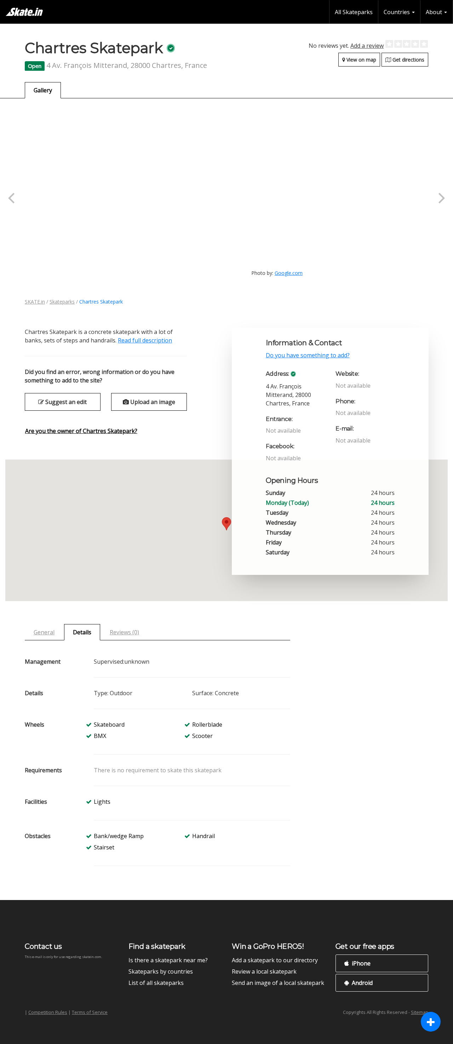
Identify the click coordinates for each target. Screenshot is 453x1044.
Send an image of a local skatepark (278, 983)
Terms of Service (90, 1012)
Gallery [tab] (43, 90)
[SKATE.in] (24, 11)
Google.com (289, 273)
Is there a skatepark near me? (168, 960)
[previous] (12, 198)
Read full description (145, 340)
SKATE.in (35, 301)
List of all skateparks (156, 983)
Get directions (407, 59)
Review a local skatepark (264, 971)
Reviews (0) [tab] (124, 632)
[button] (226, 523)
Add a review (367, 46)
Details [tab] (82, 632)
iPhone (360, 963)
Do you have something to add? (308, 355)
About (434, 12)
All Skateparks (354, 12)
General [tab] (44, 632)
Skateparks (62, 301)
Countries (397, 12)
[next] (440, 198)
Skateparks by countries (160, 971)
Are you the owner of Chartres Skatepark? (81, 431)
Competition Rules (47, 1012)
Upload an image (152, 402)
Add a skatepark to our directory (275, 960)
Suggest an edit (65, 402)
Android (361, 983)
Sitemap (419, 1012)
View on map (360, 59)
